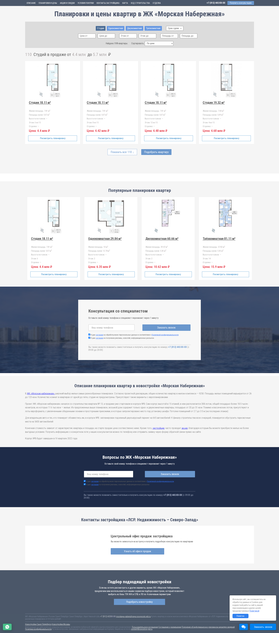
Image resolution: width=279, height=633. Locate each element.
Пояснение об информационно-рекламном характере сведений (208, 627)
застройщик (159, 428)
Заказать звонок (166, 327)
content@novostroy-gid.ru (141, 629)
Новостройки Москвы (61, 624)
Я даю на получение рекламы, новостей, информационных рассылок (122, 338)
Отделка (157, 3)
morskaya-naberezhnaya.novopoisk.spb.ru (133, 616)
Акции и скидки (67, 3)
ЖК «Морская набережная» (41, 393)
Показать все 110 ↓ (122, 152)
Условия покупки (86, 3)
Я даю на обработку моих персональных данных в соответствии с (135, 335)
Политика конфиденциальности (38, 629)
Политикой (254, 611)
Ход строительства (140, 3)
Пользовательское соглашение (145, 627)
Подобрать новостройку (139, 601)
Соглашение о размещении (169, 627)
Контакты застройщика (108, 3)
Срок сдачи (173, 28)
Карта (125, 3)
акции (185, 428)
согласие (99, 335)
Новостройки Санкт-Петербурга (38, 624)
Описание (31, 3)
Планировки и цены (48, 3)
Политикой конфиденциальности (165, 335)
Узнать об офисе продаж (137, 551)
